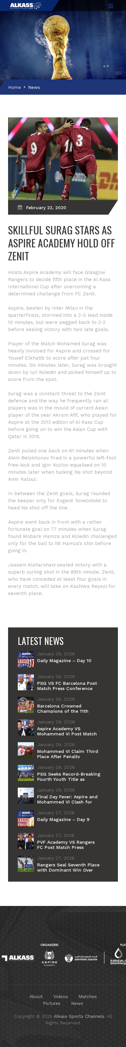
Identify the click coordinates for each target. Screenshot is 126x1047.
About (36, 996)
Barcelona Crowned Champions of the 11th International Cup (63, 711)
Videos (60, 996)
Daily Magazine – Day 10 (64, 660)
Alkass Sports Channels (79, 1016)
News (34, 87)
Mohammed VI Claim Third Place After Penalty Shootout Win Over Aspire (67, 756)
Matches (88, 996)
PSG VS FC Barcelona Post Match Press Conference (67, 686)
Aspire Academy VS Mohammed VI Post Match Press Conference (67, 734)
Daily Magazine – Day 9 (63, 819)
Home (14, 87)
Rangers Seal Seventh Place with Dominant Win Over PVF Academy (68, 870)
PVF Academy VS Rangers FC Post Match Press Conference (66, 847)
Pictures (51, 1003)
